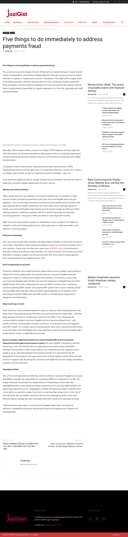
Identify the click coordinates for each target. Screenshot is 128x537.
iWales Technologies (31, 535)
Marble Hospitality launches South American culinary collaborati (104, 280)
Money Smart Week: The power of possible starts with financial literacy (106, 87)
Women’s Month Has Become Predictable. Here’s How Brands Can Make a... (113, 122)
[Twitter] (123, 2)
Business (17, 22)
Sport (94, 22)
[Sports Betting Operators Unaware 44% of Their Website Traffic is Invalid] (94, 221)
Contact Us (116, 535)
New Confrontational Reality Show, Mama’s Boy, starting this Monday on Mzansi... (106, 182)
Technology (109, 22)
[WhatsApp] (22, 56)
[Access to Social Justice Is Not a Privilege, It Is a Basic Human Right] (94, 245)
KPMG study (57, 248)
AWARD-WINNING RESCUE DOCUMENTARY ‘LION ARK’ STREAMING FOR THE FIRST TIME (20, 446)
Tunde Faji (8, 51)
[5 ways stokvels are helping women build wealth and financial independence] (94, 111)
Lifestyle (68, 22)
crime (12, 33)
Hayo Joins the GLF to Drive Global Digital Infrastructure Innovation (112, 208)
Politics (82, 22)
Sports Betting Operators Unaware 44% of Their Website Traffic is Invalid (113, 220)
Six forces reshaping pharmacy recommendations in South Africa (113, 146)
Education (33, 22)
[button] (122, 22)
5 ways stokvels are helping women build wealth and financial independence (112, 110)
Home (7, 22)
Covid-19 (12, 29)
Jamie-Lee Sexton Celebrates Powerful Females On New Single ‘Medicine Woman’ (65, 445)
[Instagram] (119, 2)
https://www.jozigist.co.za (28, 464)
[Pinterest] (16, 56)
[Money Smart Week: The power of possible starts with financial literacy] (106, 67)
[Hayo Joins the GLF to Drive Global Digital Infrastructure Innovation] (94, 209)
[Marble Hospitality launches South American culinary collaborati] (106, 265)
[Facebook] (115, 2)
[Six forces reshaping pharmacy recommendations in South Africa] (94, 147)
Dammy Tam (92, 94)
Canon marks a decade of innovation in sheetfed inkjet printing (112, 232)
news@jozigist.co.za (52, 525)
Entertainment (51, 22)
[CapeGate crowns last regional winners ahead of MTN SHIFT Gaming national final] (94, 135)
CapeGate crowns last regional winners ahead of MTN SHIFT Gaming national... (113, 134)
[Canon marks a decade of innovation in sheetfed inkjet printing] (94, 233)
